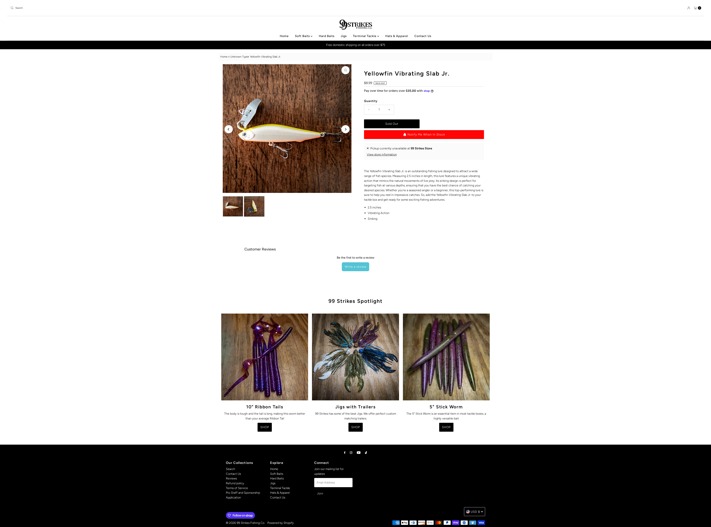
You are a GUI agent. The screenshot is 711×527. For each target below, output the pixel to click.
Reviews (231, 478)
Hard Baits (326, 36)
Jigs (344, 36)
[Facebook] (345, 452)
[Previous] (229, 129)
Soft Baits (303, 36)
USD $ (475, 511)
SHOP (264, 427)
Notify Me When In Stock (426, 134)
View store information (382, 154)
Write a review (355, 266)
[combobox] (181, 8)
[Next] (345, 129)
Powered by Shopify (280, 523)
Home (284, 36)
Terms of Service (237, 488)
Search (230, 469)
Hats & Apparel (396, 36)
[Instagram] (351, 452)
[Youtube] (358, 452)
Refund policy (235, 483)
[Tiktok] (366, 452)
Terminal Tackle (365, 36)
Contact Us (422, 36)
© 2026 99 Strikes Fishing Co (245, 523)
